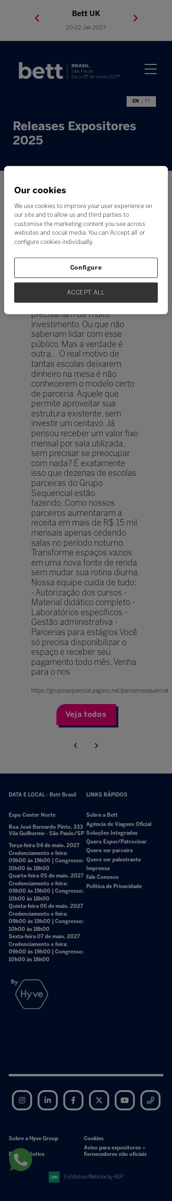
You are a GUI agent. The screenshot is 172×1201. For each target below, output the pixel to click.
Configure (86, 267)
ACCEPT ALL (86, 292)
